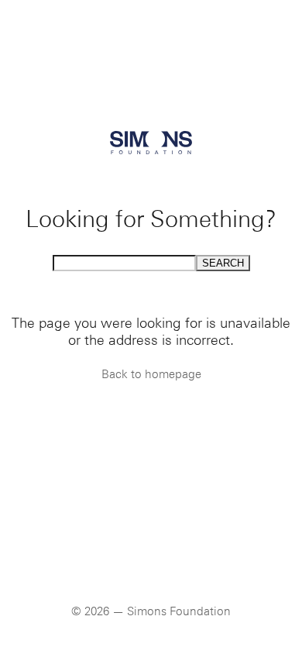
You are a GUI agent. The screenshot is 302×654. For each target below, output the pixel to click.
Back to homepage (151, 374)
